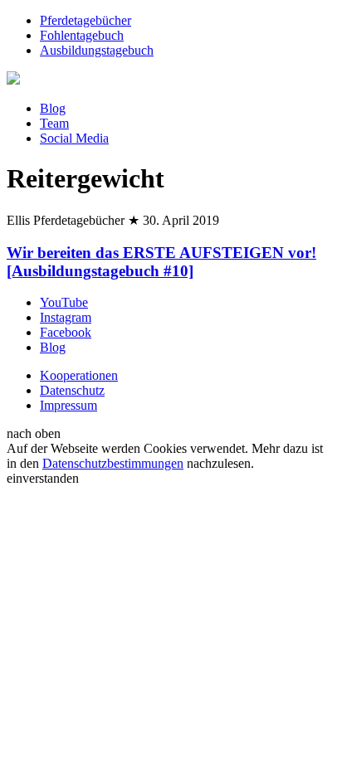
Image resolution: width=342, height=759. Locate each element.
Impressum (68, 405)
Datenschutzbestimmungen (112, 463)
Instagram (65, 317)
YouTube (64, 302)
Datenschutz (72, 390)
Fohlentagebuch (82, 35)
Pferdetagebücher (85, 20)
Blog (53, 108)
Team (54, 123)
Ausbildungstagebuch (97, 50)
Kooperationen (79, 375)
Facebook (65, 332)
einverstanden (43, 478)
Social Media (74, 138)
